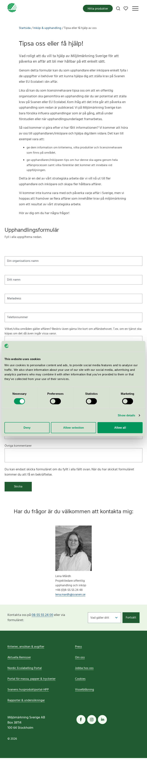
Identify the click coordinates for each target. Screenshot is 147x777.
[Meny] (135, 8)
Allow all (120, 427)
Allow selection (73, 427)
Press (78, 646)
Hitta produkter (98, 8)
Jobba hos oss (84, 668)
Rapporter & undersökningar (26, 700)
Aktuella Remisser (19, 657)
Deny (27, 427)
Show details (126, 415)
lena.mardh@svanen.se (70, 594)
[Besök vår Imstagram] (91, 719)
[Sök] (118, 8)
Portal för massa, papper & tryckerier (31, 678)
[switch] (55, 401)
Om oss (80, 657)
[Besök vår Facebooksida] (81, 719)
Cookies (80, 678)
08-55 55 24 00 (42, 615)
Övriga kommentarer (18, 446)
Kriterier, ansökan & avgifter (25, 646)
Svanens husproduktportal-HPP (28, 689)
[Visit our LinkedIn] (102, 719)
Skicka (18, 486)
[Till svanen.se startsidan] (12, 8)
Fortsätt (131, 617)
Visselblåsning (84, 689)
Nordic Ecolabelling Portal (24, 668)
